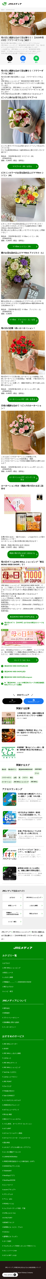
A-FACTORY (7, 1218)
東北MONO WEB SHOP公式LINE (16, 666)
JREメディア (6, 932)
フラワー (25, 777)
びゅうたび (7, 1086)
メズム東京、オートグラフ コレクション (17, 1124)
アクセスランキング (12, 789)
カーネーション (6, 782)
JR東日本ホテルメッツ (11, 1105)
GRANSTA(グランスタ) (11, 1166)
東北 (31, 777)
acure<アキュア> (9, 1189)
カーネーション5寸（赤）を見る (22, 399)
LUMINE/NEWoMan (10, 1157)
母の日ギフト (12, 769)
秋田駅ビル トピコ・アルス (13, 1227)
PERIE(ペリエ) (8, 1204)
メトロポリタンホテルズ (12, 1100)
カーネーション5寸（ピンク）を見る (22, 478)
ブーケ (37, 773)
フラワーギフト (6, 777)
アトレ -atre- (8, 1199)
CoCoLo (6, 1232)
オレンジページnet (10, 1250)
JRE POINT (7, 1081)
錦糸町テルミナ (8, 1222)
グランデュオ (8, 1194)
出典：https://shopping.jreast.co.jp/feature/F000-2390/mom (16, 647)
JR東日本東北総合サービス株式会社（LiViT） (19, 1161)
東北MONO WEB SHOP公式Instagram (18, 677)
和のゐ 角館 (7, 1114)
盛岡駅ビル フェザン (10, 1236)
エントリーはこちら (22, 660)
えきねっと (7, 1058)
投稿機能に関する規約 (11, 1022)
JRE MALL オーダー (10, 1044)
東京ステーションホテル (12, 1119)
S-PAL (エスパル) (9, 1213)
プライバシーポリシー (11, 1018)
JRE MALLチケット (10, 1063)
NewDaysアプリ (9, 1175)
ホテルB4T (7, 1128)
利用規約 (6, 1013)
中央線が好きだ (8, 1091)
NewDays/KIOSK (9, 1180)
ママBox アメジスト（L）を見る (22, 321)
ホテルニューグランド (11, 1110)
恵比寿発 (6, 1142)
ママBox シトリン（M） (22, 246)
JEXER (5, 1048)
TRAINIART (7, 1171)
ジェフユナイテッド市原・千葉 (14, 1208)
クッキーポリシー (9, 1027)
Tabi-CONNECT (9, 1095)
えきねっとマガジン (10, 1077)
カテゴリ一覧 (9, 955)
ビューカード (8, 1185)
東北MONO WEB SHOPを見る (22, 617)
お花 (15, 777)
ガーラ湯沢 (7, 1241)
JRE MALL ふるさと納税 (12, 1053)
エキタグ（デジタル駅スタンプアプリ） (17, 1147)
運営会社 (6, 1008)
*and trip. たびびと (10, 1072)
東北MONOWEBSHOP (25, 769)
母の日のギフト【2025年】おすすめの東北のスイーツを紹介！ (24, 623)
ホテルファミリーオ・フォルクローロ (16, 1138)
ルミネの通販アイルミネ (12, 1152)
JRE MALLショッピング (21, 782)
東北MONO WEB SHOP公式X (15, 671)
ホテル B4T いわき (10, 1255)
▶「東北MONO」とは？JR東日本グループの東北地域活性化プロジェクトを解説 (24, 684)
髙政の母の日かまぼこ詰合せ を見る (22, 554)
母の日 (4, 769)
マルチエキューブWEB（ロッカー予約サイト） (20, 1246)
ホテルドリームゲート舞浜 (12, 1133)
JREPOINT (38, 769)
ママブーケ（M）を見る (22, 166)
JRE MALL (34, 781)
